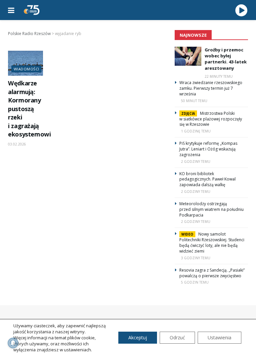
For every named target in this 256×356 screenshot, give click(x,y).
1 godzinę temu (196, 131)
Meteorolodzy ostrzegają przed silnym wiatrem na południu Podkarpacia (211, 209)
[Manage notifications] (13, 343)
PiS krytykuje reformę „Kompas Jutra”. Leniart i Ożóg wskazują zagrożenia (208, 148)
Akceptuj (137, 337)
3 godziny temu (195, 258)
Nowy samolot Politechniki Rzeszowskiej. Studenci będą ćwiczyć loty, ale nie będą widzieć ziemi (211, 242)
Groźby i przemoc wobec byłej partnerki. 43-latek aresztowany (226, 59)
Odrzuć (177, 337)
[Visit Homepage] (31, 10)
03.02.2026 (17, 144)
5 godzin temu (195, 282)
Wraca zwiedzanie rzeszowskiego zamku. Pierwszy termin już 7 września (210, 88)
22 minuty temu (219, 76)
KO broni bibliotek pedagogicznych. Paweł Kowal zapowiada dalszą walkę (207, 179)
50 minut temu (194, 100)
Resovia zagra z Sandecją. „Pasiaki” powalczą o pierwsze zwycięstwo (212, 273)
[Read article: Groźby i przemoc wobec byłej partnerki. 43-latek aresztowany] (188, 56)
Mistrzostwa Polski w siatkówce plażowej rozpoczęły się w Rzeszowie (210, 118)
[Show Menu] (11, 10)
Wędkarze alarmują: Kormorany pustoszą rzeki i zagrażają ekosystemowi (29, 108)
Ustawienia (219, 337)
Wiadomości (26, 68)
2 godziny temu (195, 161)
